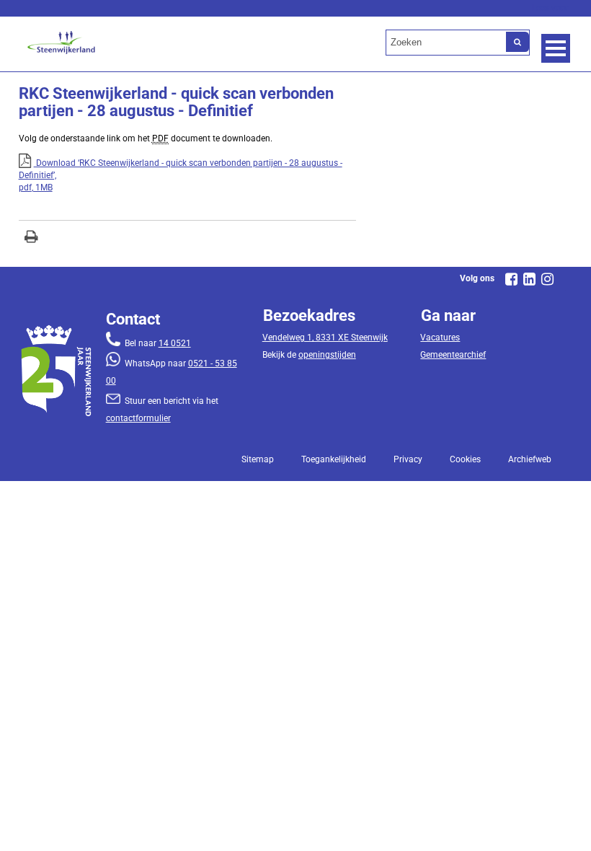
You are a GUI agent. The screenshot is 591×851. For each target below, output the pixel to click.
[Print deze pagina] (31, 238)
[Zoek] (517, 42)
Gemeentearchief (453, 355)
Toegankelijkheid (333, 459)
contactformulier (138, 418)
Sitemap (257, 459)
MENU (555, 48)
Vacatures (440, 337)
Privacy (408, 459)
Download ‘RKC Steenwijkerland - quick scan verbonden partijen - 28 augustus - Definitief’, (180, 175)
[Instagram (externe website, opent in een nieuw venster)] (547, 279)
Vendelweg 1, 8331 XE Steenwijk (325, 337)
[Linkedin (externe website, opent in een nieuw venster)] (529, 279)
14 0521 (175, 343)
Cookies (465, 459)
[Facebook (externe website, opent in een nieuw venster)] (511, 279)
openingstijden (327, 355)
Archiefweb (529, 459)
